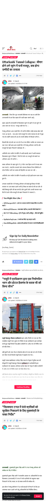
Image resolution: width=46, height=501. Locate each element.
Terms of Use (10, 497)
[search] (31, 48)
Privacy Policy (26, 495)
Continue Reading (23, 387)
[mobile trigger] (4, 48)
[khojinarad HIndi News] (11, 48)
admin (10, 81)
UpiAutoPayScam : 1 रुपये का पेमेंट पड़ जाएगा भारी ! (20, 219)
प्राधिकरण (25, 363)
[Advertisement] (23, 23)
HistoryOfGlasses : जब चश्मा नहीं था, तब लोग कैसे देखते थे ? (22, 209)
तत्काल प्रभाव (13, 57)
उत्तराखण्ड (5, 274)
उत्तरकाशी (5, 57)
